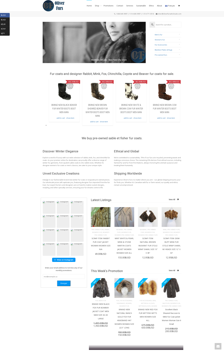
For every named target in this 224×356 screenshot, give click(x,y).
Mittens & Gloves (147, 303)
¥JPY (5, 33)
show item (70, 121)
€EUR (5, 23)
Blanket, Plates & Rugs (163, 50)
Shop (97, 5)
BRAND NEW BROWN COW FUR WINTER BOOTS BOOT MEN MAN (131, 109)
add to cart (61, 121)
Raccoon (166, 303)
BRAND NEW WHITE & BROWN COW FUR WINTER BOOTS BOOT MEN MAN (97, 109)
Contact (120, 5)
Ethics (151, 5)
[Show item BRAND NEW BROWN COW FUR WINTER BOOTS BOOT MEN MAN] (131, 91)
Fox (96, 300)
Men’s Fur (158, 34)
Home (89, 5)
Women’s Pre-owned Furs (124, 235)
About (159, 5)
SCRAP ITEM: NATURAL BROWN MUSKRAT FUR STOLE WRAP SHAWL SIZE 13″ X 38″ (148, 245)
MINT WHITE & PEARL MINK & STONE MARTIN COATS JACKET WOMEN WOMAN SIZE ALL (124, 245)
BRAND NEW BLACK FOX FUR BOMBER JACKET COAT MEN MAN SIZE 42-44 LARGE (100, 311)
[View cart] (179, 5)
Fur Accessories (161, 45)
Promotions (108, 5)
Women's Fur (97, 232)
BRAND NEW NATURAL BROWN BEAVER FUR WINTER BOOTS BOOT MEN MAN (165, 109)
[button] (49, 207)
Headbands (121, 303)
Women (128, 303)
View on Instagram (65, 260)
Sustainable (141, 5)
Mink (165, 229)
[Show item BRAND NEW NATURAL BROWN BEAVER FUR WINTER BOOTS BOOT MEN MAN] (165, 91)
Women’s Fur (160, 40)
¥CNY (5, 28)
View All (172, 199)
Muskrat (119, 229)
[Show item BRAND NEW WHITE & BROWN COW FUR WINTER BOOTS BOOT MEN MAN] (98, 91)
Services (129, 5)
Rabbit (107, 229)
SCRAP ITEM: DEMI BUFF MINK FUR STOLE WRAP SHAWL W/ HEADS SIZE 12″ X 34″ (171, 245)
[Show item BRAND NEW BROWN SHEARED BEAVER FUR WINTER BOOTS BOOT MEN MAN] (64, 91)
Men (154, 300)
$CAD (5, 19)
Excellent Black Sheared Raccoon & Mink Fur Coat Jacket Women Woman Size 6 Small (171, 316)
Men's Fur (102, 300)
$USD (5, 14)
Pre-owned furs (161, 55)
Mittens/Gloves (145, 306)
